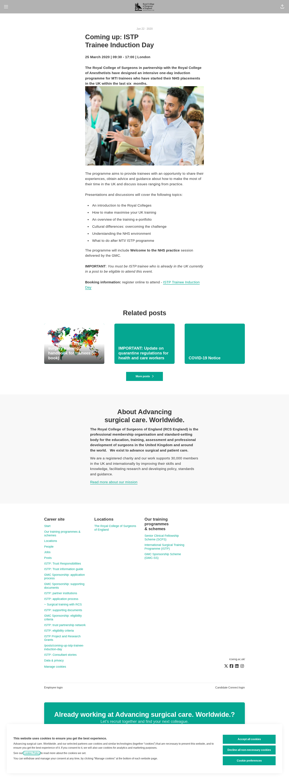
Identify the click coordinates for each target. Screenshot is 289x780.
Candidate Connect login (230, 687)
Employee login (53, 687)
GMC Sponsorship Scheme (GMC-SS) (162, 556)
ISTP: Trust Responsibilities (62, 563)
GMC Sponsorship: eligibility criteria (63, 617)
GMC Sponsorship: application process (64, 576)
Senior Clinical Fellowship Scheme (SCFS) (161, 537)
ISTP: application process (61, 599)
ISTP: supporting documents (63, 610)
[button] (282, 6)
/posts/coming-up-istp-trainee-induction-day (64, 647)
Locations (50, 541)
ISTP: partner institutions (60, 593)
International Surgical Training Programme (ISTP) (164, 546)
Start (47, 526)
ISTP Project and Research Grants (62, 638)
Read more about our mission (113, 482)
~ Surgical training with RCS (63, 604)
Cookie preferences (249, 760)
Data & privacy (54, 660)
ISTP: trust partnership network (65, 625)
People (49, 546)
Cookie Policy (31, 753)
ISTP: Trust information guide (63, 569)
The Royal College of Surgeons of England (115, 527)
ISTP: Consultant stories (60, 654)
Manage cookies (55, 666)
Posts (48, 558)
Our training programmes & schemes (62, 533)
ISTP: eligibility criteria (59, 630)
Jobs (47, 552)
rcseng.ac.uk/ (237, 659)
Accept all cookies (249, 739)
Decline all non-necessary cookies (249, 749)
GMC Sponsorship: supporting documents (64, 585)
